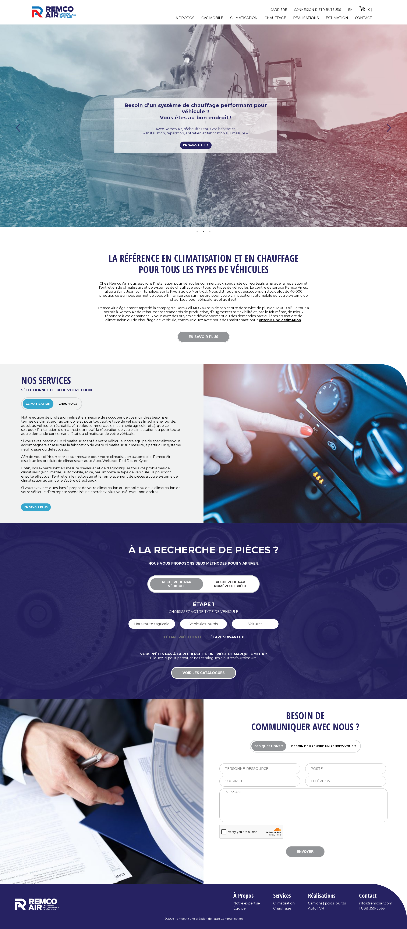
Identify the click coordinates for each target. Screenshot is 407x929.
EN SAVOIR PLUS (203, 337)
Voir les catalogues (204, 673)
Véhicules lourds (204, 624)
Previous (18, 128)
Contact (363, 18)
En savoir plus (195, 142)
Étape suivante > (227, 637)
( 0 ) (368, 10)
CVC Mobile (212, 18)
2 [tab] (203, 231)
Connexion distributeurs (317, 10)
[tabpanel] (203, 125)
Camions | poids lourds (327, 903)
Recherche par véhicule (176, 584)
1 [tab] (197, 231)
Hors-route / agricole (151, 624)
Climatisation (244, 18)
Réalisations (306, 18)
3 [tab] (210, 231)
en (350, 10)
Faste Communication (227, 918)
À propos (185, 18)
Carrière (278, 10)
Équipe (239, 908)
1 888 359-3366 (372, 908)
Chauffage (275, 18)
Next (389, 128)
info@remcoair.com (375, 903)
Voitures (255, 624)
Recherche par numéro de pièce (230, 584)
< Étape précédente (182, 637)
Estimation (337, 18)
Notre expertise (246, 903)
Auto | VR (316, 908)
